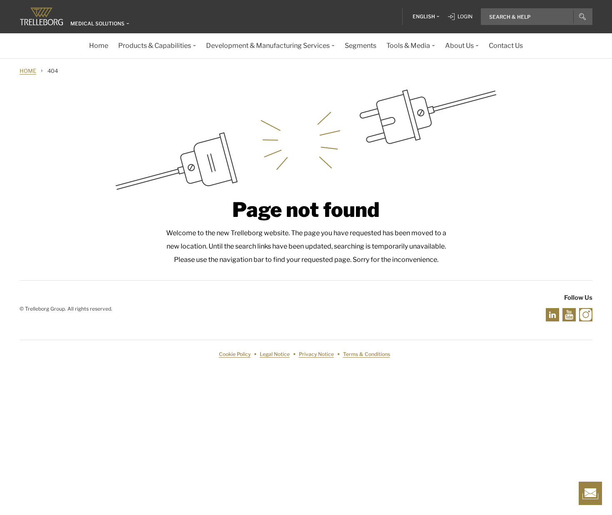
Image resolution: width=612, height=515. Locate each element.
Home (28, 70)
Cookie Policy (235, 354)
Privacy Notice (316, 354)
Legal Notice (275, 354)
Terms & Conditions (366, 354)
